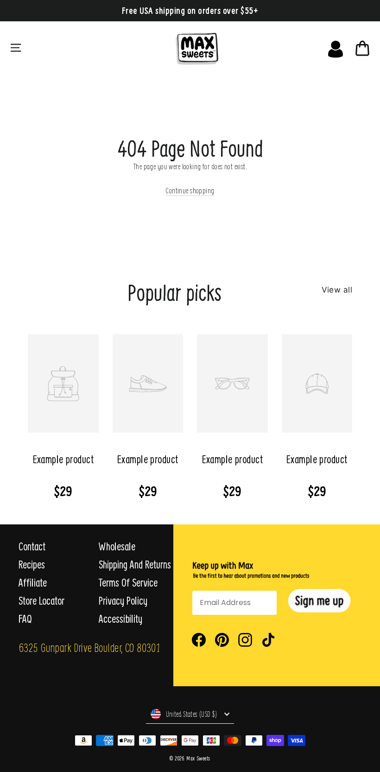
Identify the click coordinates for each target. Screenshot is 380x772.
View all (337, 289)
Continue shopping (189, 190)
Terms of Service (128, 582)
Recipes (32, 564)
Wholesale (117, 546)
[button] (319, 600)
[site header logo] (214, 47)
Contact (32, 546)
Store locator (41, 600)
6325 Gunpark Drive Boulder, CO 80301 (89, 647)
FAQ (25, 618)
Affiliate (33, 582)
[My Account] (335, 46)
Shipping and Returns (135, 564)
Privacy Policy (123, 600)
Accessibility (120, 618)
